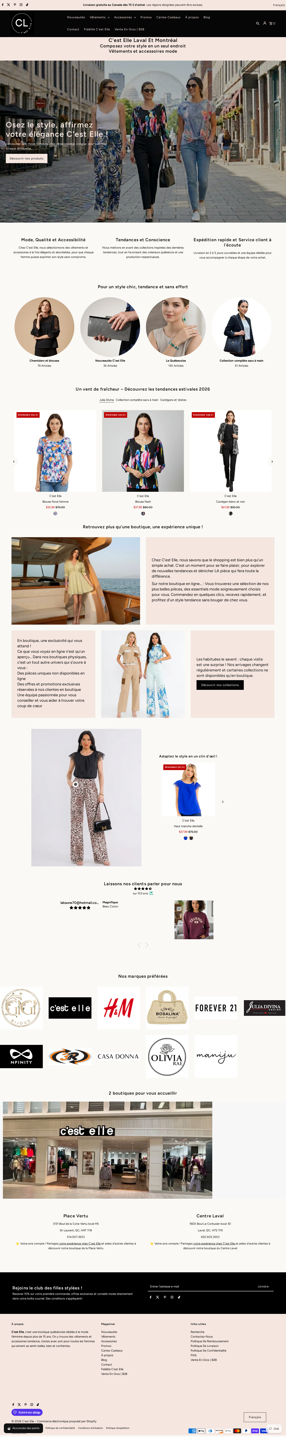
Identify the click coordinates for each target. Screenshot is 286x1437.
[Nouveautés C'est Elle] (110, 327)
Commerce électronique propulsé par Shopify (67, 1421)
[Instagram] (20, 5)
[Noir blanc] (230, 513)
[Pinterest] (14, 5)
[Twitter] (8, 5)
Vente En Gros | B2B (114, 1374)
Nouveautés (109, 1332)
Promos (106, 1346)
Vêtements (108, 1336)
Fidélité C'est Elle (112, 1369)
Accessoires (109, 1341)
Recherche (197, 1332)
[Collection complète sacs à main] (242, 327)
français (279, 5)
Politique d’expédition (117, 1428)
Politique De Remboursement (210, 1341)
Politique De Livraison (204, 1346)
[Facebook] (2, 5)
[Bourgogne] (188, 838)
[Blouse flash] (143, 451)
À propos (107, 1355)
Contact (106, 1364)
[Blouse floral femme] (55, 451)
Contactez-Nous (202, 1336)
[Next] (272, 461)
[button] (140, 945)
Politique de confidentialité (60, 1428)
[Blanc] (194, 838)
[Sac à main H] (188, 789)
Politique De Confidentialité (208, 1350)
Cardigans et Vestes (173, 400)
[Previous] (14, 461)
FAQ (194, 1355)
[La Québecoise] (176, 327)
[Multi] (55, 513)
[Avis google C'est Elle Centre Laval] (238, 1243)
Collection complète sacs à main (137, 400)
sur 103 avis (140, 893)
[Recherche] (257, 23)
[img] (143, 888)
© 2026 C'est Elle (23, 1421)
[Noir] (143, 513)
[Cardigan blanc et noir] (230, 451)
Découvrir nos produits (27, 158)
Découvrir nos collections (220, 685)
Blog (104, 1360)
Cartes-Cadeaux (112, 1350)
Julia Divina (106, 400)
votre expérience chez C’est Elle (79, 1243)
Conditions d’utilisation (90, 1428)
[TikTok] (26, 5)
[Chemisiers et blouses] (44, 327)
